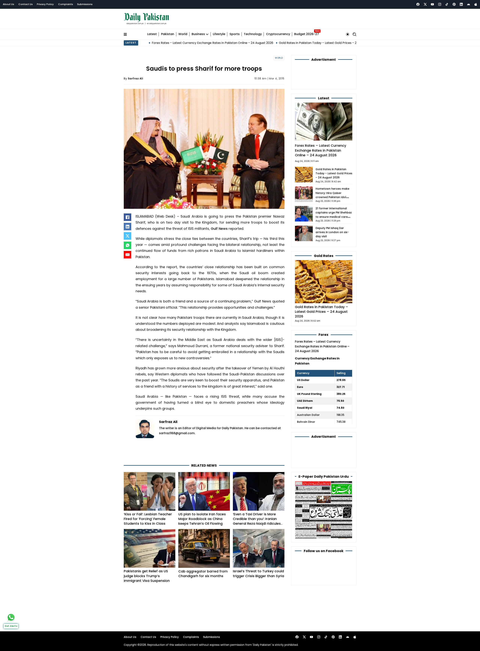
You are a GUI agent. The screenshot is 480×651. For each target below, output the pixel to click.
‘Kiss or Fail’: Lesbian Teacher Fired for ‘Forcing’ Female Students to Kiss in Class (148, 519)
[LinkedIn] (127, 226)
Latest (152, 34)
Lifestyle (219, 34)
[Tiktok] (446, 4)
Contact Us (25, 4)
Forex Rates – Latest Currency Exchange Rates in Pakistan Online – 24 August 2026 (171, 43)
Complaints (65, 4)
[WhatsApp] (127, 245)
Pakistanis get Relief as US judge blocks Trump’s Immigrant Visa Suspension (147, 576)
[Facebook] (417, 4)
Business (198, 34)
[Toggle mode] (347, 34)
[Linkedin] (461, 4)
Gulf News (219, 228)
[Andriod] (468, 4)
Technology (253, 34)
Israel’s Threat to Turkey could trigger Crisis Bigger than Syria (258, 573)
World (182, 34)
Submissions (84, 4)
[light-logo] (147, 19)
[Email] (127, 254)
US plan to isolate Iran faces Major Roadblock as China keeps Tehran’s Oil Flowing (202, 519)
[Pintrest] (454, 4)
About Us (8, 4)
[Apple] (475, 4)
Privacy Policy (45, 4)
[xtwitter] (425, 4)
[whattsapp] (11, 617)
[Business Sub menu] (207, 34)
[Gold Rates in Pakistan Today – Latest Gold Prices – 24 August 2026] (323, 281)
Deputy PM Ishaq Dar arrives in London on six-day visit (332, 232)
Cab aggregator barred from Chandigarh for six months (203, 573)
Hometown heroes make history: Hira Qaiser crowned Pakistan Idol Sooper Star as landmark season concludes (333, 197)
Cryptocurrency (278, 34)
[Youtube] (432, 4)
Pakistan (167, 34)
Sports (235, 34)
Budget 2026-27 (306, 34)
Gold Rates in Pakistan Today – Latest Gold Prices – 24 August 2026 (287, 43)
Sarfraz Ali (135, 78)
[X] (127, 236)
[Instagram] (439, 4)
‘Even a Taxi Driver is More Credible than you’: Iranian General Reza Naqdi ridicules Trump (257, 521)
